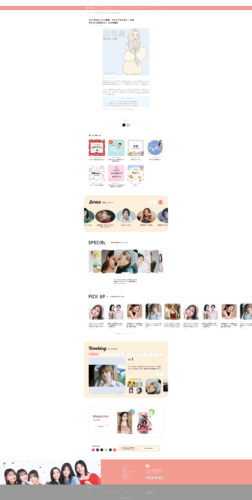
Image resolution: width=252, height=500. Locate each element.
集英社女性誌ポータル (126, 478)
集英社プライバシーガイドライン (128, 471)
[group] (107, 376)
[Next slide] (154, 202)
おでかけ (147, 7)
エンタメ (152, 7)
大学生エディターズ (130, 7)
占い (156, 7)
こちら (156, 473)
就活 (136, 7)
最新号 (111, 7)
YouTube (114, 449)
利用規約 (124, 469)
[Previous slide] (123, 273)
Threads (110, 449)
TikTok (97, 449)
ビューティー (122, 7)
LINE (128, 125)
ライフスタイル (142, 7)
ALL (93, 354)
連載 (108, 7)
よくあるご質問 (125, 467)
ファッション (116, 7)
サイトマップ (125, 465)
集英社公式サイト (125, 476)
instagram (93, 449)
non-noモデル (103, 7)
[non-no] (90, 8)
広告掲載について (125, 473)
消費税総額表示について (127, 475)
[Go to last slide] (150, 202)
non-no (154, 478)
